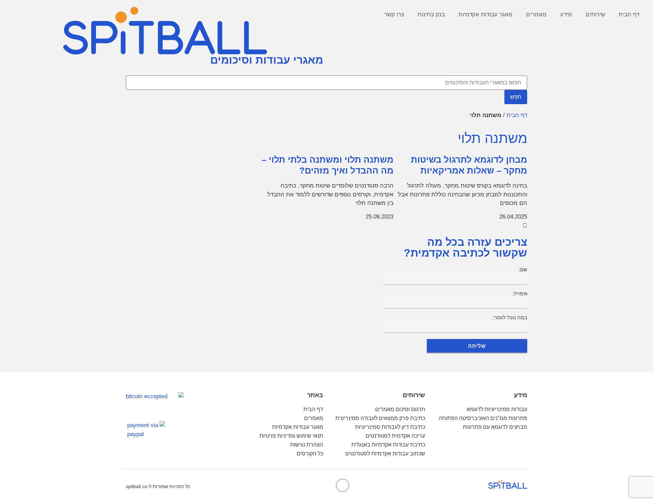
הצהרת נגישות (306, 445)
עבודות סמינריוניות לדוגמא (497, 409)
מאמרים (536, 14)
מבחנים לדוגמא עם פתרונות (495, 427)
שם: (523, 269)
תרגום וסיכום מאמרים (400, 409)
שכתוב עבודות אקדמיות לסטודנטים (385, 453)
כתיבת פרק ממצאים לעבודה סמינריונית (380, 418)
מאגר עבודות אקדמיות (485, 14)
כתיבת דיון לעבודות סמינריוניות (390, 427)
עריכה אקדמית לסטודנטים (395, 436)
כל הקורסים (310, 453)
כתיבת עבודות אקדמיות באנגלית (388, 445)
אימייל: (520, 293)
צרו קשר (394, 14)
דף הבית (629, 14)
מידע (566, 14)
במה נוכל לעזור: (510, 317)
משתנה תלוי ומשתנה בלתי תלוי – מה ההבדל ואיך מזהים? (328, 165)
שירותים (595, 14)
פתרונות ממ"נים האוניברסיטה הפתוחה (483, 418)
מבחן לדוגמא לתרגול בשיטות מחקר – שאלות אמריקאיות (469, 165)
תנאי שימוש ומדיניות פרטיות (291, 436)
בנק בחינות (431, 14)
